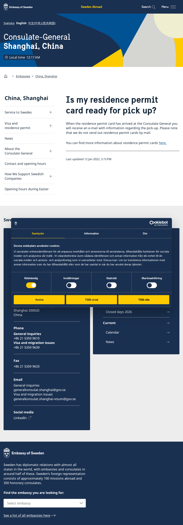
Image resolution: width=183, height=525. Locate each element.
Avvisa (39, 299)
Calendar (112, 332)
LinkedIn (20, 418)
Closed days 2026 (119, 312)
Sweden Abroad (91, 7)
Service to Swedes (18, 112)
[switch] (71, 285)
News (9, 138)
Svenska (9, 23)
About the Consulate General (19, 151)
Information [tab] (91, 233)
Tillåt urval (91, 299)
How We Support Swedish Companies (24, 176)
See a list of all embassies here (27, 515)
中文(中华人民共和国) (41, 23)
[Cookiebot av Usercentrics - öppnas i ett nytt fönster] (153, 223)
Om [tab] (145, 233)
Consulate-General (37, 41)
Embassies (23, 76)
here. (163, 143)
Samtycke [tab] (38, 233)
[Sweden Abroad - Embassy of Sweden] (21, 6)
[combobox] (45, 503)
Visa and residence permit (17, 125)
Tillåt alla (143, 299)
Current (109, 323)
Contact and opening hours (25, 163)
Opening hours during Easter (27, 189)
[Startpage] (7, 76)
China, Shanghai (46, 76)
